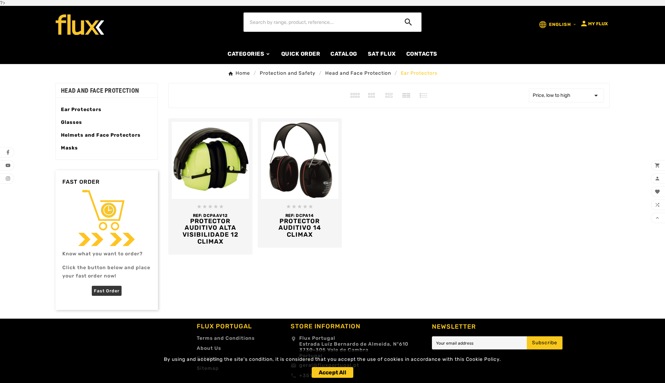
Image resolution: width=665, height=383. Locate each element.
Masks (69, 148)
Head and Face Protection (100, 90)
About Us (209, 348)
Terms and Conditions (226, 338)
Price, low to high (566, 95)
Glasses (71, 122)
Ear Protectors (81, 109)
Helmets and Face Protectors (101, 135)
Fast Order (106, 290)
